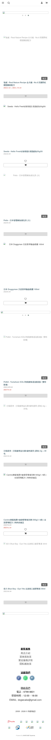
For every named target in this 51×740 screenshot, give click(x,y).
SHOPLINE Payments (29, 735)
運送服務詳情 (25, 660)
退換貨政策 (25, 656)
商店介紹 (25, 653)
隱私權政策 (25, 663)
